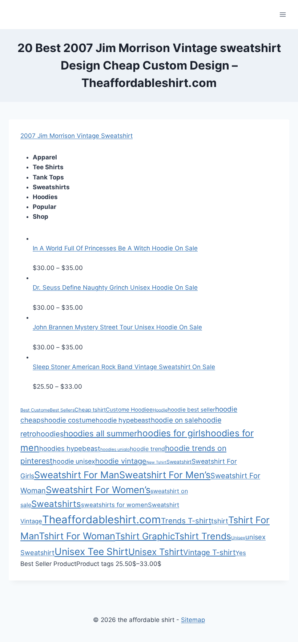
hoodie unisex (74, 461)
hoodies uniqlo (115, 449)
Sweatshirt (179, 462)
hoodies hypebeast (69, 448)
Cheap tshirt (90, 410)
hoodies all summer (100, 433)
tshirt (219, 521)
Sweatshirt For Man (76, 474)
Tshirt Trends (202, 536)
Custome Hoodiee (129, 409)
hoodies (50, 433)
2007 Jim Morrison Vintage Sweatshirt (76, 135)
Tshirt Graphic (144, 536)
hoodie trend (147, 448)
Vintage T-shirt (209, 552)
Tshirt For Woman (77, 536)
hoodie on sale (174, 420)
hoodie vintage (120, 461)
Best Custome (35, 410)
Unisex (238, 537)
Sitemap (193, 619)
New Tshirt (156, 462)
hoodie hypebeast (123, 420)
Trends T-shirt (186, 520)
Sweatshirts (56, 504)
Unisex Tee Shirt (91, 551)
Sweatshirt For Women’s (98, 489)
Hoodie (160, 410)
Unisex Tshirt (155, 551)
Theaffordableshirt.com (101, 519)
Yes (240, 552)
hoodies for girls (171, 433)
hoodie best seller (191, 409)
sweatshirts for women (114, 504)
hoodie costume (70, 420)
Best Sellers (62, 410)
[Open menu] (282, 14)
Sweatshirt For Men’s (164, 474)
